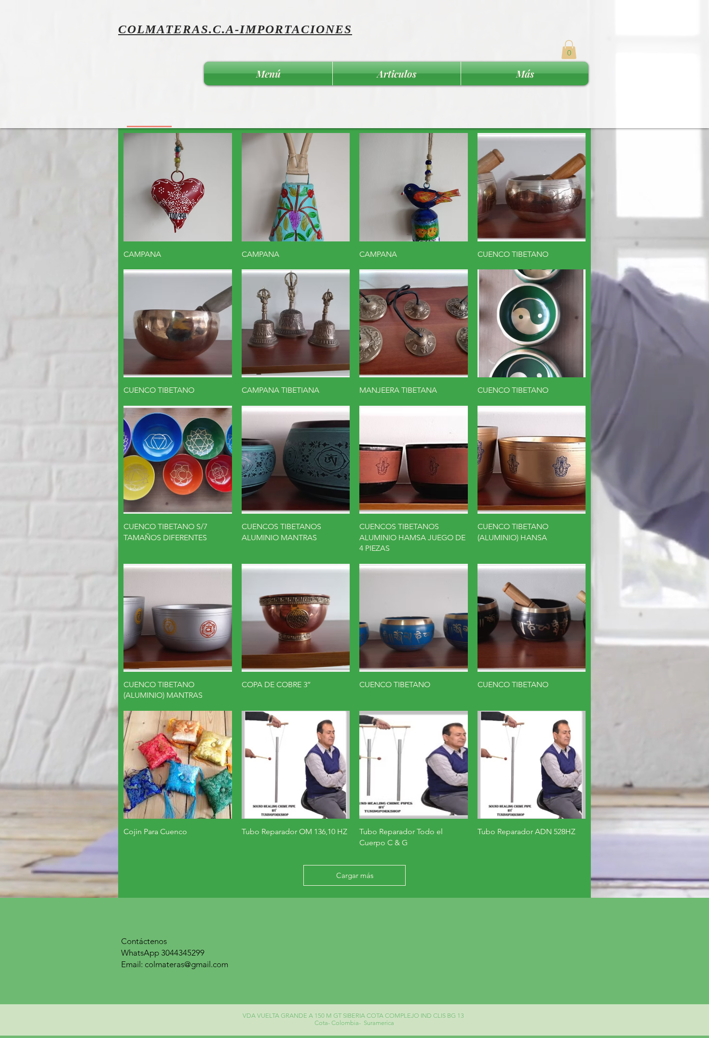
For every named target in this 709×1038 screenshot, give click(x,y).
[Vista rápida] (177, 187)
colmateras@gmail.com (186, 964)
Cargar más (354, 875)
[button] (569, 49)
